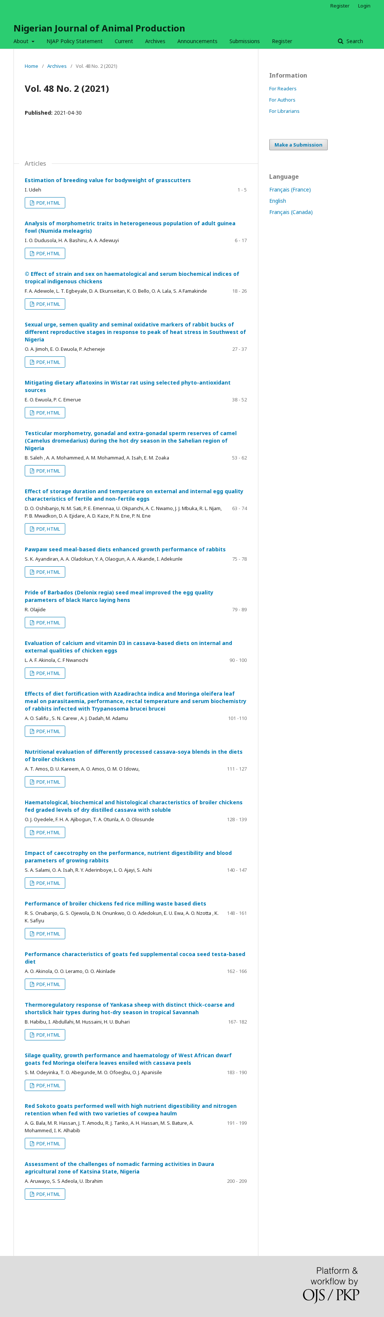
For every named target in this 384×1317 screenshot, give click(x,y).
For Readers (283, 88)
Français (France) (290, 189)
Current (124, 41)
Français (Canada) (291, 212)
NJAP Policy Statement (74, 41)
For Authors (282, 99)
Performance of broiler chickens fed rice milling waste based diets (115, 903)
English (277, 200)
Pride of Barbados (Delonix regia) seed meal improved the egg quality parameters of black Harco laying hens (119, 596)
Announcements (197, 41)
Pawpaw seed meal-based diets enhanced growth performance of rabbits (125, 549)
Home (31, 66)
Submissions (245, 41)
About (22, 41)
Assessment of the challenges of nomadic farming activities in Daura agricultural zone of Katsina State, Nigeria (119, 1167)
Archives (155, 41)
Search (354, 41)
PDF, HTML (47, 202)
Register (282, 41)
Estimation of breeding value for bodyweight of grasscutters (108, 180)
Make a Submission (298, 144)
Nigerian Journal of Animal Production (99, 28)
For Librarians (284, 111)
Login (364, 5)
